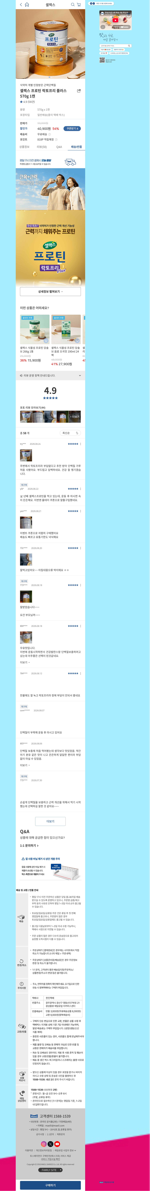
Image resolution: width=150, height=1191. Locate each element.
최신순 (66, 433)
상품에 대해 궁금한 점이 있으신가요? (42, 838)
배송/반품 (76, 146)
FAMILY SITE (49, 1170)
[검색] (73, 4)
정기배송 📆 (104, 53)
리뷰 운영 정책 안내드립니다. (39, 375)
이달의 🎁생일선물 (105, 49)
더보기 (50, 821)
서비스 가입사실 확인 (50, 1159)
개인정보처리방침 (44, 1150)
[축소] (94, 3)
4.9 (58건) (29, 101)
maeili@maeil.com (54, 1125)
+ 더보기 (75, 416)
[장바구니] (79, 4)
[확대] (91, 3)
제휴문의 (61, 1134)
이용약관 (29, 1150)
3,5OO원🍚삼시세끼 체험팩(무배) (119, 53)
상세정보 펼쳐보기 (49, 291)
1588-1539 (62, 1116)
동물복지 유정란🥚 (119, 49)
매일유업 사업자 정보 (64, 1150)
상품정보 (24, 146)
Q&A (59, 146)
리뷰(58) (42, 146)
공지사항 (40, 1134)
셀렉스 (50, 5)
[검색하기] (129, 46)
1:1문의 (50, 1134)
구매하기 (50, 1185)
